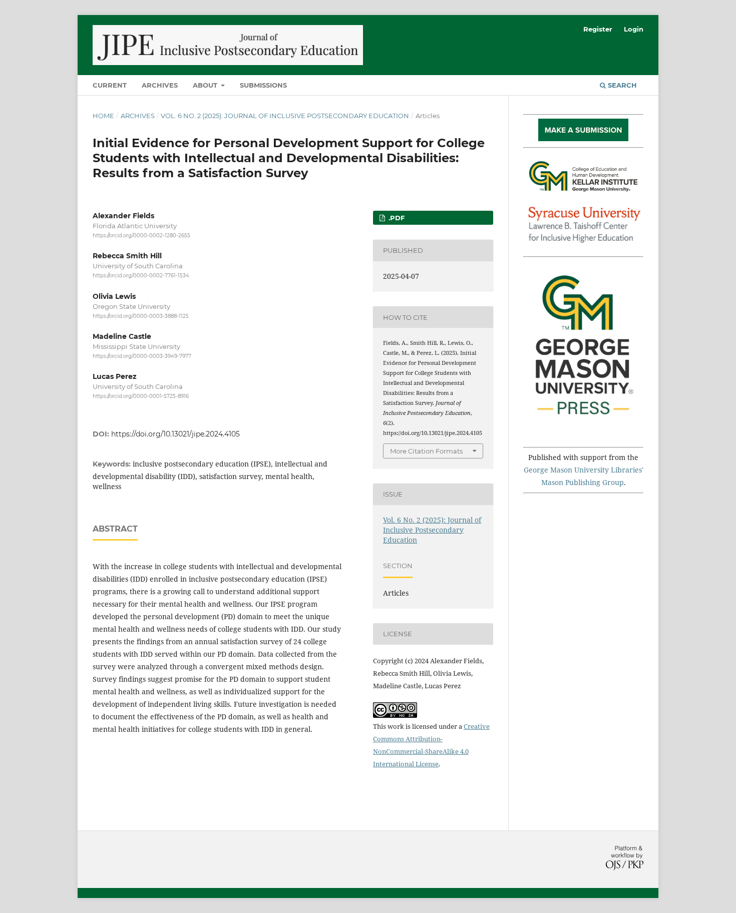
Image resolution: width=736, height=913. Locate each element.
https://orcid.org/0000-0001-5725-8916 (141, 396)
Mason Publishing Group (582, 482)
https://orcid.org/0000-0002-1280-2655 (141, 235)
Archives (160, 85)
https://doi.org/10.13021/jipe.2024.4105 (175, 433)
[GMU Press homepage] (583, 433)
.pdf (396, 218)
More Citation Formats (426, 451)
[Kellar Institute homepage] (583, 194)
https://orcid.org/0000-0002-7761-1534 (141, 276)
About (206, 85)
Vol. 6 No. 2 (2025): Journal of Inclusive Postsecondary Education (285, 116)
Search (621, 85)
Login (633, 29)
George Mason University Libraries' (583, 470)
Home (103, 116)
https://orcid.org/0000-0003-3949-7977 (142, 356)
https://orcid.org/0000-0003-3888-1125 (141, 316)
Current (110, 85)
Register (597, 29)
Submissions (263, 85)
